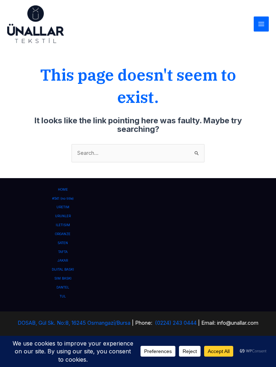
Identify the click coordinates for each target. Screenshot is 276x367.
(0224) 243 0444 (176, 323)
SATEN (63, 243)
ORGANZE (62, 234)
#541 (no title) (63, 198)
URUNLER (63, 216)
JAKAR (63, 260)
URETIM (62, 207)
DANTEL (62, 287)
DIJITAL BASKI (63, 269)
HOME (63, 189)
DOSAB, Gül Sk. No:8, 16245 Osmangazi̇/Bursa (74, 323)
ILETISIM (63, 225)
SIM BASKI (63, 278)
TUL (63, 296)
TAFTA (63, 252)
